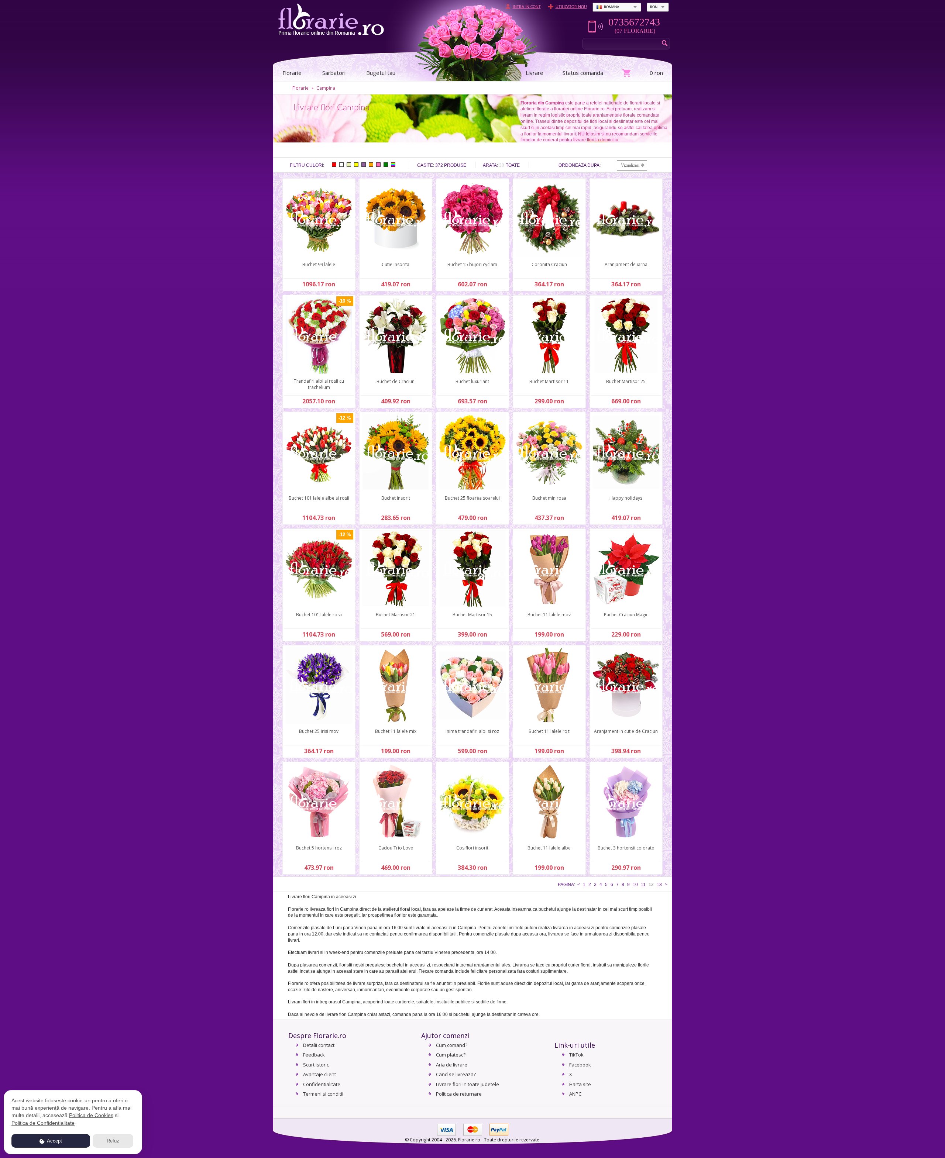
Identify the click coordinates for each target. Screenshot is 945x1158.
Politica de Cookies (91, 1115)
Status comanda (583, 72)
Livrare (534, 72)
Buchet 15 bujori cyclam (472, 264)
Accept (54, 1141)
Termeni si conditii (323, 1093)
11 (643, 884)
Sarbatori (334, 72)
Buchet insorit (395, 498)
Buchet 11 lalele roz (549, 731)
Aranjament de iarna (626, 264)
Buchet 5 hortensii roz (319, 848)
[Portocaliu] (371, 164)
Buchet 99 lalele (318, 264)
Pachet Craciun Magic (626, 614)
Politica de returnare (459, 1093)
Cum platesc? (450, 1054)
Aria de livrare (451, 1064)
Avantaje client (319, 1074)
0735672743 (634, 22)
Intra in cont (527, 7)
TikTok (576, 1054)
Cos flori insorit (472, 848)
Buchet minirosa (549, 498)
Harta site (580, 1084)
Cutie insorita (395, 264)
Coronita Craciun (549, 264)
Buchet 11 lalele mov (549, 614)
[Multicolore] (393, 164)
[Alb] (341, 164)
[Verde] (386, 164)
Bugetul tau (380, 72)
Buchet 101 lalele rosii (319, 614)
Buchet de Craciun (396, 381)
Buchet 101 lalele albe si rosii (319, 498)
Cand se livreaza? (456, 1074)
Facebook (580, 1064)
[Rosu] (334, 164)
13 (659, 884)
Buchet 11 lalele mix (395, 731)
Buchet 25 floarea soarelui (472, 498)
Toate (513, 165)
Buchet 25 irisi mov (319, 731)
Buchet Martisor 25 (626, 381)
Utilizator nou (571, 7)
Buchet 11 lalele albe (549, 848)
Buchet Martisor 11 (549, 381)
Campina (325, 88)
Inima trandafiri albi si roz (472, 731)
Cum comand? (451, 1045)
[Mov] (363, 164)
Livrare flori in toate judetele (467, 1084)
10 (635, 884)
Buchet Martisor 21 (395, 614)
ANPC (575, 1093)
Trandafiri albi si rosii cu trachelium (319, 384)
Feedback (314, 1054)
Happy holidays (625, 498)
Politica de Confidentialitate (43, 1123)
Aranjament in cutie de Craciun (626, 731)
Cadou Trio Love (395, 848)
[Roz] (378, 164)
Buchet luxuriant (472, 381)
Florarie (300, 88)
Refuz (113, 1141)
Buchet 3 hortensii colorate (626, 848)
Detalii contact (318, 1045)
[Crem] (349, 164)
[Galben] (356, 164)
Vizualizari (630, 165)
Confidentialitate (321, 1084)
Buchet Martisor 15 (472, 614)
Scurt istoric (316, 1064)
